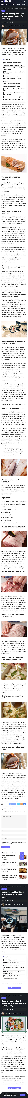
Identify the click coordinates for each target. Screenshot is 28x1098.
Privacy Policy (6, 1095)
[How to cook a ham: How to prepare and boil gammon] (23, 877)
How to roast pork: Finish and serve (14, 99)
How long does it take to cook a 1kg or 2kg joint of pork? (13, 68)
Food (3, 10)
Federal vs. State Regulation (11, 962)
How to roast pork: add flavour (12, 86)
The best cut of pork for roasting (12, 62)
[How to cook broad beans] (23, 864)
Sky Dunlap (7, 25)
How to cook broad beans (8, 862)
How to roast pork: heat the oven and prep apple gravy (13, 93)
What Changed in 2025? (10, 960)
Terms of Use (13, 1095)
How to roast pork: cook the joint (13, 97)
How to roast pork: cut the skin (12, 83)
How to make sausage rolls (8, 869)
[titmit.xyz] (7, 1)
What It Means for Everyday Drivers (13, 965)
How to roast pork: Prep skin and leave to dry (13, 89)
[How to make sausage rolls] (23, 870)
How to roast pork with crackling (12, 78)
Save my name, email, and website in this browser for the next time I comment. (14, 843)
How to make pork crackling (11, 76)
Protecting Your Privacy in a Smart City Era (13, 968)
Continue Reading (14, 987)
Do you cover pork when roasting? (13, 65)
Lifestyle (4, 889)
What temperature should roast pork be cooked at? (14, 72)
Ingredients (7, 81)
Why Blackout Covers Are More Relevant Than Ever (11, 972)
